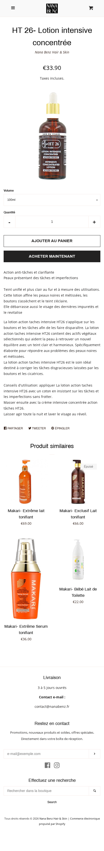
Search (52, 802)
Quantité (9, 212)
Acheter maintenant (52, 256)
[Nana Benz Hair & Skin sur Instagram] (57, 766)
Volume (9, 190)
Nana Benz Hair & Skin (52, 52)
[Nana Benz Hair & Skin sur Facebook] (48, 766)
